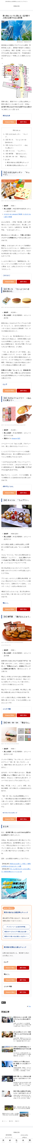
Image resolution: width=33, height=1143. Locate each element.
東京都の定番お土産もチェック (17, 165)
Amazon (14, 438)
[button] (29, 577)
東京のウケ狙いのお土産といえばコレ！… (16, 936)
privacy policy (24, 1135)
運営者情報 (9, 1135)
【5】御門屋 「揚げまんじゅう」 (16, 153)
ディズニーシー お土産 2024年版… (16, 926)
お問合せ (24, 1137)
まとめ (7, 159)
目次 (14, 130)
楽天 (18, 438)
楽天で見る (23, 122)
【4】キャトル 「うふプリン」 (15, 151)
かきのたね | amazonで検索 (13, 214)
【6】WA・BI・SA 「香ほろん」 (16, 156)
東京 (4, 1002)
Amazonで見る (9, 122)
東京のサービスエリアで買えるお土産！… (16, 931)
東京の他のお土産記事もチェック (18, 162)
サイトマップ (8, 1137)
